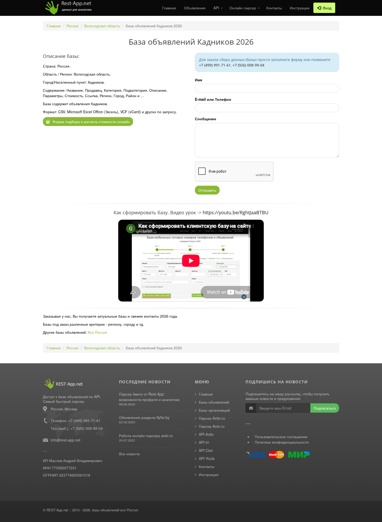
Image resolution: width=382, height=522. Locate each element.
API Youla (207, 458)
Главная (169, 7)
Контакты (274, 7)
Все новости (129, 453)
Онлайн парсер (242, 7)
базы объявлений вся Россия (115, 509)
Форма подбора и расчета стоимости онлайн (90, 121)
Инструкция (209, 474)
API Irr (204, 442)
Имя (198, 79)
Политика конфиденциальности (282, 442)
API (216, 7)
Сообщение (205, 118)
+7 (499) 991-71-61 (215, 65)
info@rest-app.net (65, 440)
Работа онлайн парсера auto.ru (146, 435)
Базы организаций (214, 410)
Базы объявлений (214, 402)
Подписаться (325, 408)
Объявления (195, 7)
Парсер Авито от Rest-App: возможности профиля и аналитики (149, 396)
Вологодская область (102, 25)
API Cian (206, 450)
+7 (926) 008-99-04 (248, 65)
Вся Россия (97, 332)
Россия (72, 25)
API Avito (206, 434)
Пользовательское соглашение (281, 436)
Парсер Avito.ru (212, 418)
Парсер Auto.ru (212, 426)
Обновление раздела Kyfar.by (144, 417)
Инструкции (299, 7)
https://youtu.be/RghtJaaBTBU (235, 212)
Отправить (207, 190)
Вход (326, 7)
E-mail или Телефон (213, 99)
